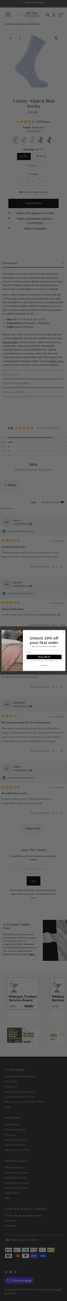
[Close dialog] (63, 632)
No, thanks (44, 665)
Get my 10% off (44, 657)
